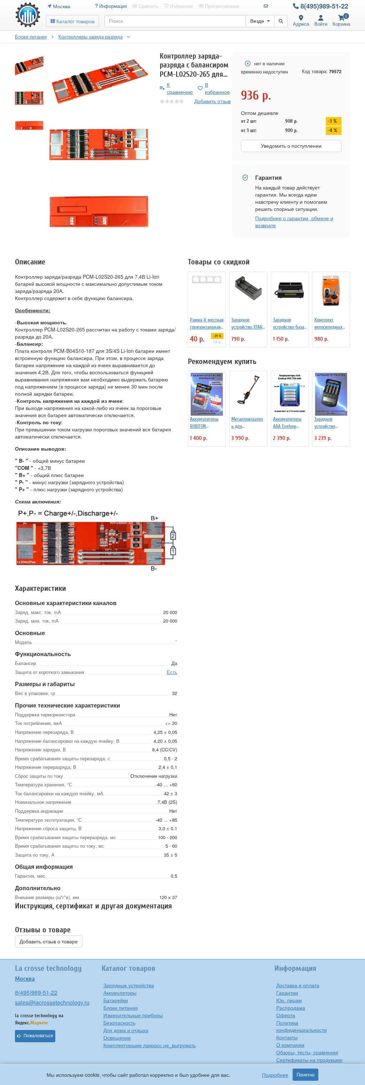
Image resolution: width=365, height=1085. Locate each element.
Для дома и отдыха (125, 1030)
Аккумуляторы (120, 992)
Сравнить (148, 6)
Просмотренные (221, 6)
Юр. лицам (289, 1000)
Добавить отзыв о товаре (49, 941)
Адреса (301, 23)
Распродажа (290, 1007)
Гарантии (287, 992)
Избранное (181, 6)
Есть (172, 672)
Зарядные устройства (128, 985)
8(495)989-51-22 (324, 6)
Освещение (117, 1037)
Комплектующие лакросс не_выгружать (149, 1045)
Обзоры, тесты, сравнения (307, 1052)
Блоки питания (120, 1007)
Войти (320, 23)
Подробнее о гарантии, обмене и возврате (294, 221)
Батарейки (115, 1000)
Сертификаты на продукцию (309, 1059)
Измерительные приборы (133, 1015)
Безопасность (119, 1022)
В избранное (217, 88)
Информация (112, 6)
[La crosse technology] (28, 14)
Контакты (287, 1037)
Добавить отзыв (212, 101)
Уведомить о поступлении (291, 146)
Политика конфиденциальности (301, 1026)
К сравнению (180, 88)
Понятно (305, 1074)
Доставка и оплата (297, 985)
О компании (290, 1044)
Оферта (285, 1015)
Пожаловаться (38, 1035)
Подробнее (275, 1074)
